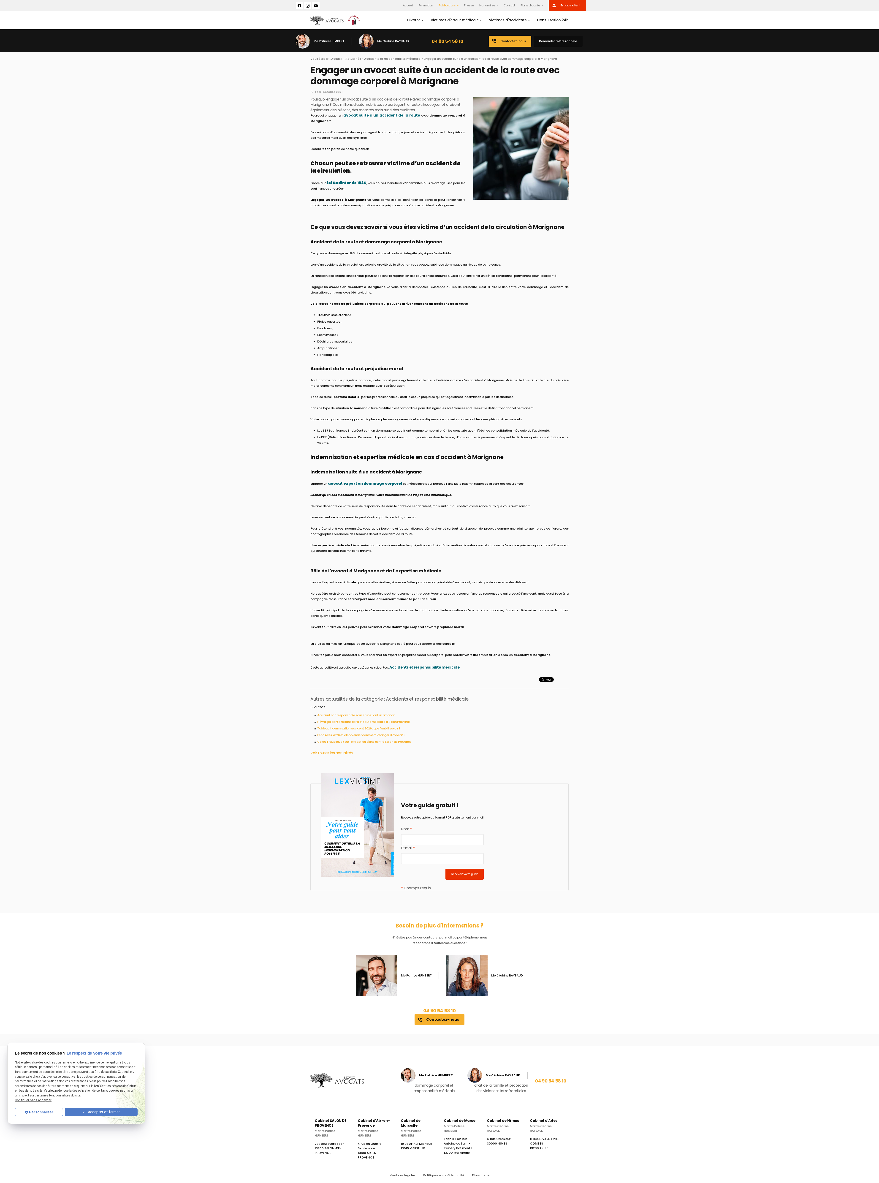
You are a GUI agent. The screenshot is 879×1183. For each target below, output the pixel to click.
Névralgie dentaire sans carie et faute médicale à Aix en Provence (363, 722)
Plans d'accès (530, 5)
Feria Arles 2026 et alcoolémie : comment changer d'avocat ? (361, 735)
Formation (426, 5)
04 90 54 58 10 (447, 41)
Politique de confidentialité (443, 1175)
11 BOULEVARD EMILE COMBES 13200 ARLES (544, 1143)
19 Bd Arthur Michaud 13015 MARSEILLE (416, 1146)
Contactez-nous (508, 41)
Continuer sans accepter (33, 1100)
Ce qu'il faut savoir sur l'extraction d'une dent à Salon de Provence (364, 742)
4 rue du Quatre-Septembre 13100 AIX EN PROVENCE (370, 1151)
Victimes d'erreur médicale (455, 20)
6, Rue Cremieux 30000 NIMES (498, 1141)
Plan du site (480, 1175)
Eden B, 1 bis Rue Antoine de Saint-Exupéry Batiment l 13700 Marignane (458, 1146)
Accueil (408, 5)
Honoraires (487, 5)
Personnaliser (41, 1112)
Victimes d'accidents (508, 20)
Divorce (414, 20)
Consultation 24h (553, 20)
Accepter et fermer (103, 1112)
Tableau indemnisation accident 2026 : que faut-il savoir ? (359, 728)
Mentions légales (402, 1175)
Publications (447, 5)
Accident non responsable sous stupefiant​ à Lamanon (356, 715)
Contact (509, 5)
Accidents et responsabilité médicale (392, 59)
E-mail (408, 848)
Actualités (353, 59)
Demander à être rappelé (558, 41)
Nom (406, 829)
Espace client (566, 5)
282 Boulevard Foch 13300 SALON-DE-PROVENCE (329, 1148)
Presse (469, 5)
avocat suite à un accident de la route (381, 115)
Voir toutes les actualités (331, 753)
